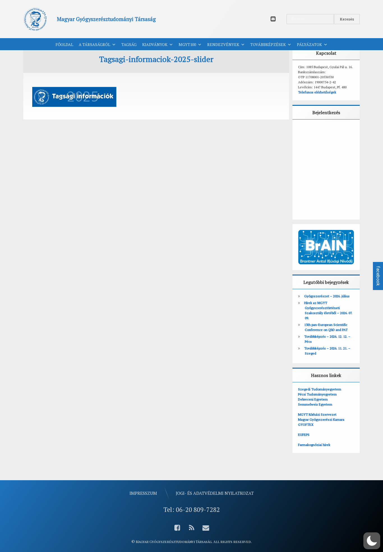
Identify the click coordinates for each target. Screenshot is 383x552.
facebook (378, 276)
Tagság (129, 44)
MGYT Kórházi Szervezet (317, 414)
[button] (371, 540)
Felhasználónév (315, 131)
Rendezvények (223, 44)
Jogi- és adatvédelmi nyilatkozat (215, 493)
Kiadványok (154, 44)
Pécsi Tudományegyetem (317, 394)
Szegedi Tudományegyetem (319, 389)
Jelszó (306, 156)
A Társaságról (94, 44)
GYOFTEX (305, 424)
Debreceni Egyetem (313, 399)
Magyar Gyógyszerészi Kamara (321, 419)
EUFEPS (304, 435)
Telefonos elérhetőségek (317, 92)
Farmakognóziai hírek (314, 445)
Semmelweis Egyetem (315, 404)
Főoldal (64, 44)
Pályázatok (309, 44)
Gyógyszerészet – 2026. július (327, 296)
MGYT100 (187, 44)
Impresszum (143, 493)
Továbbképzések (268, 44)
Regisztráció (343, 199)
